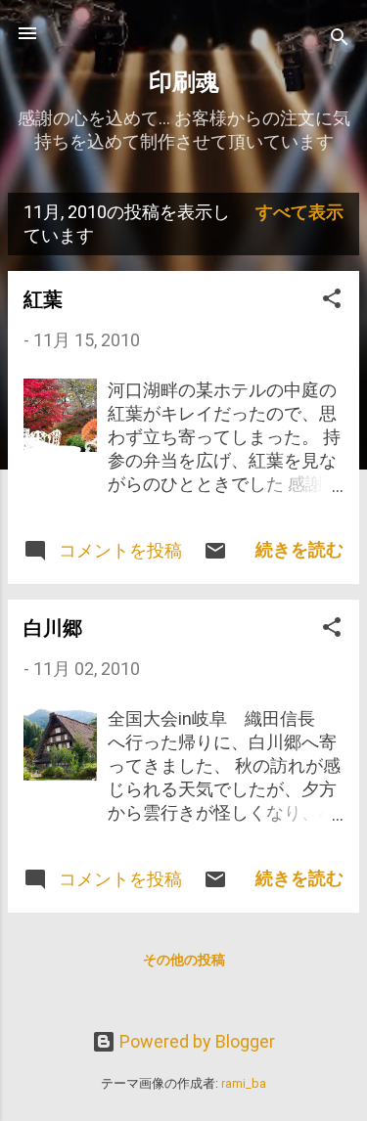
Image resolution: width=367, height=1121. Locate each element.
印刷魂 (184, 82)
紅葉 (43, 299)
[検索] (339, 39)
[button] (332, 301)
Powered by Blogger (195, 1041)
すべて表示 (299, 212)
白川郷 (52, 628)
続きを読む (299, 549)
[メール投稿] (215, 556)
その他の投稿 (184, 959)
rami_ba (243, 1083)
